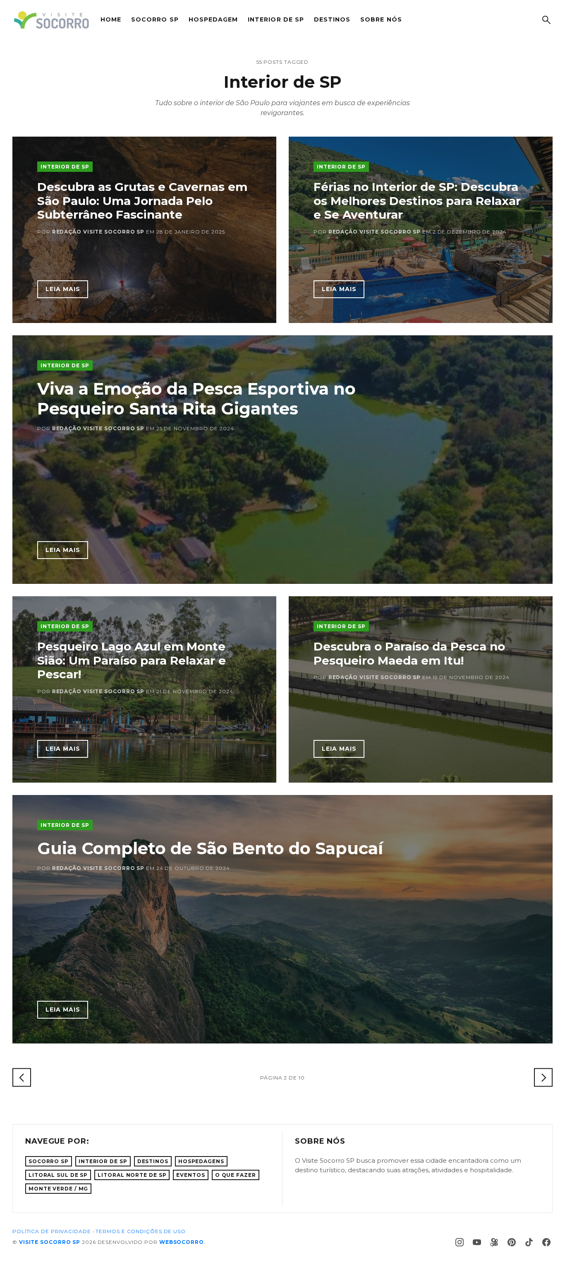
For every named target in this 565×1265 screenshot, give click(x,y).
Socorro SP (155, 19)
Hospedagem (213, 19)
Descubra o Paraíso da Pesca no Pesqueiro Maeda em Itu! (409, 653)
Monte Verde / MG (58, 1188)
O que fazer (235, 1175)
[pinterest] (511, 1242)
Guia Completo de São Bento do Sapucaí (210, 848)
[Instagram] (459, 1242)
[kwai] (494, 1242)
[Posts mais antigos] (543, 1077)
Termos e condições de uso (141, 1231)
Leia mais (62, 289)
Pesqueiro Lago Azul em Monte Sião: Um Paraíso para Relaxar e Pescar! (131, 660)
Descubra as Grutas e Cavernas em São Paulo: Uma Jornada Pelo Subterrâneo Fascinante (142, 201)
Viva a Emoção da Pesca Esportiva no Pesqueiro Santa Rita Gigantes (196, 398)
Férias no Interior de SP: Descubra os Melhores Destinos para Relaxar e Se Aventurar (417, 201)
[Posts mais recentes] (21, 1077)
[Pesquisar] (546, 20)
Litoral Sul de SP (58, 1175)
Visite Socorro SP (49, 1242)
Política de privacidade (51, 1231)
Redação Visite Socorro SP (98, 232)
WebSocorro (181, 1242)
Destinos (332, 19)
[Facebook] (546, 1242)
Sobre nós (381, 19)
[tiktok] (529, 1242)
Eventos (190, 1175)
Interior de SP (276, 19)
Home (111, 19)
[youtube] (477, 1242)
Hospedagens (201, 1161)
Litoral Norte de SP (132, 1175)
